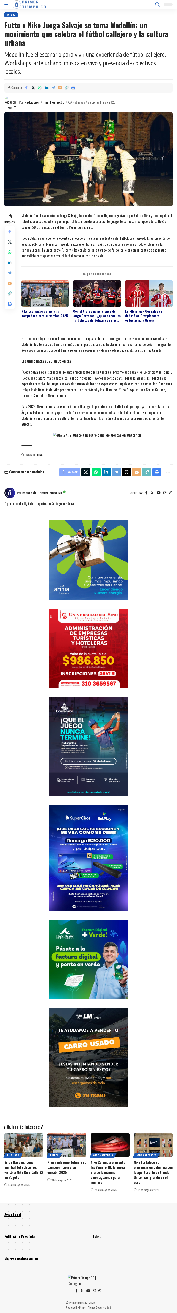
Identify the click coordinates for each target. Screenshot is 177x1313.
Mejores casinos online (21, 1258)
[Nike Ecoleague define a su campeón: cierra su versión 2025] (66, 1145)
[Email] (60, 87)
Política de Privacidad (20, 1236)
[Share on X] (33, 87)
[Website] (141, 493)
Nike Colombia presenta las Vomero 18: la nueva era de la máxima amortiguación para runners (108, 1172)
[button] (8, 4)
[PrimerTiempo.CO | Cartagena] (29, 4)
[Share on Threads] (126, 472)
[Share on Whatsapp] (40, 87)
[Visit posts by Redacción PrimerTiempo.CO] (10, 102)
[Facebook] (146, 493)
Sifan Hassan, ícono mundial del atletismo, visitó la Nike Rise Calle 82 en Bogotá (23, 1170)
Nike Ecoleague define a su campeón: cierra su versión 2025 (44, 313)
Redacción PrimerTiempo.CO (45, 102)
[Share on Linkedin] (46, 87)
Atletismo (13, 1155)
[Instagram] (165, 493)
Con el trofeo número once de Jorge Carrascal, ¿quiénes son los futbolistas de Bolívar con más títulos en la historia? (97, 316)
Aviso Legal (12, 1214)
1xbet (97, 1236)
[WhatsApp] (171, 493)
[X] (152, 493)
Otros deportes (103, 1155)
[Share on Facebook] (26, 87)
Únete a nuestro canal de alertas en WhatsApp (106, 435)
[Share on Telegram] (53, 87)
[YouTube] (158, 493)
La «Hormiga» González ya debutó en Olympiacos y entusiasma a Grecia (143, 316)
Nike (40, 454)
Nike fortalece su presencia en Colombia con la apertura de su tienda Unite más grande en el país (153, 1172)
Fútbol (11, 14)
